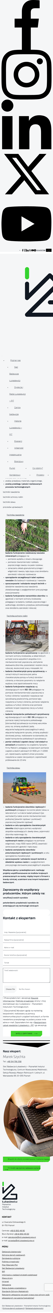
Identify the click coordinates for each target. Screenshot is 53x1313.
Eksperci (18, 441)
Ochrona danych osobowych (13, 1255)
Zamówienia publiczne (11, 1258)
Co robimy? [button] (38, 468)
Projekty (40, 475)
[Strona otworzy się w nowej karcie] (22, 250)
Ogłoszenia (6, 1285)
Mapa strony (7, 1278)
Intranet (5, 1281)
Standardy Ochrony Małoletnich (15, 1291)
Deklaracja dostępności (11, 1252)
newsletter (41, 250)
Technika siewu (13, 768)
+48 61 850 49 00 (21, 1234)
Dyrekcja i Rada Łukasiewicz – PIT (17, 394)
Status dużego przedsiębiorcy (14, 1288)
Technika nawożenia (15, 515)
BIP (3, 1272)
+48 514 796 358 (14, 1062)
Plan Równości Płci (10, 1265)
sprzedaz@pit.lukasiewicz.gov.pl (21, 1241)
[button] (26, 515)
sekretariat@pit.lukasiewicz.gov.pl (22, 1237)
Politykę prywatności (25, 1001)
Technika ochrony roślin (17, 616)
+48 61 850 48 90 (17, 1231)
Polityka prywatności (10, 1262)
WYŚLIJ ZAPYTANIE (24, 1033)
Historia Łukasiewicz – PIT (15, 428)
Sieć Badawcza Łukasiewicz (14, 374)
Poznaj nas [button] (15, 360)
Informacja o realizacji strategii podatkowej (19, 1275)
